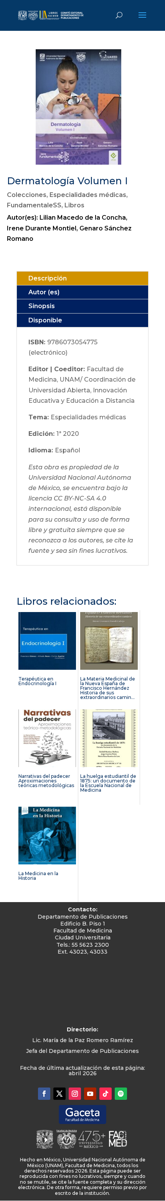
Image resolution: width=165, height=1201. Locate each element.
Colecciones (26, 194)
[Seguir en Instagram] (75, 1094)
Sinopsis (41, 306)
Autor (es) (43, 292)
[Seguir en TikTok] (105, 1094)
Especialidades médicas (88, 194)
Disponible (45, 320)
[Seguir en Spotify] (121, 1094)
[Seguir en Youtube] (90, 1094)
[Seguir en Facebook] (44, 1094)
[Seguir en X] (59, 1094)
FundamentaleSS (34, 205)
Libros (74, 205)
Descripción (47, 278)
